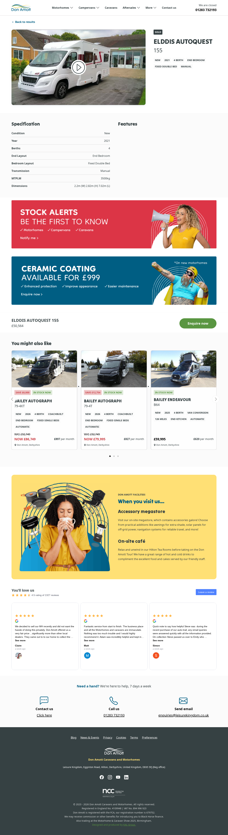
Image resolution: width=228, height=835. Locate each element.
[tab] (110, 456)
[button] (62, 7)
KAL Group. (129, 824)
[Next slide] (215, 399)
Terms (134, 737)
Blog (73, 737)
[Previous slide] (12, 399)
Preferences (149, 737)
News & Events (89, 737)
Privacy (107, 737)
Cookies (121, 737)
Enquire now (198, 323)
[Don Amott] (21, 7)
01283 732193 (205, 10)
